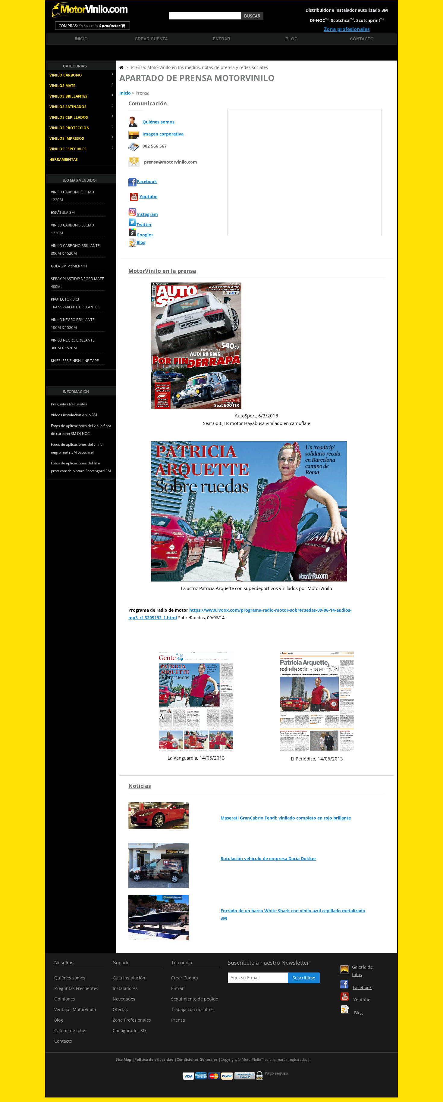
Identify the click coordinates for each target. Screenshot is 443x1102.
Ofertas (120, 1009)
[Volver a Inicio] (121, 67)
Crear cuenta (151, 38)
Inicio (81, 38)
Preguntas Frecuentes (76, 988)
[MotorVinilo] (90, 18)
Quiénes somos (158, 122)
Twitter (144, 224)
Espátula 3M (63, 212)
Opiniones (64, 999)
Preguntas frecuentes (69, 404)
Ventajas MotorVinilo (75, 1009)
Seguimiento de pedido (194, 999)
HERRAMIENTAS (63, 159)
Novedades (124, 999)
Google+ (145, 235)
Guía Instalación (129, 978)
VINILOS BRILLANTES (68, 96)
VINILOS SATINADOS (67, 106)
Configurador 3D (129, 1030)
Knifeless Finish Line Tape (75, 360)
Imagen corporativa (163, 134)
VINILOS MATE (62, 85)
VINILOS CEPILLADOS (68, 117)
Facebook (147, 181)
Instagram (147, 214)
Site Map (123, 1059)
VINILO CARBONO (65, 75)
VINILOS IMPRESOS (66, 138)
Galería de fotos (70, 1030)
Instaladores (125, 988)
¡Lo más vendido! (80, 180)
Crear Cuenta (184, 978)
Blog (291, 38)
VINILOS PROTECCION (69, 127)
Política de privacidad (154, 1059)
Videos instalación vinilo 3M (74, 414)
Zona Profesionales (132, 1020)
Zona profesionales (347, 29)
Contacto (362, 38)
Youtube (148, 196)
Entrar (221, 38)
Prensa (178, 1020)
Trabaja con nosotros (192, 1009)
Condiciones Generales (197, 1059)
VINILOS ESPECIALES (67, 148)
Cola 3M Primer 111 (69, 266)
